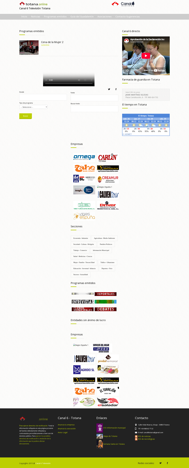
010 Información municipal (114, 428)
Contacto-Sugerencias (127, 16)
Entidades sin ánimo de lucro (88, 320)
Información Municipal (101, 250)
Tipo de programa (26, 103)
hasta (73, 93)
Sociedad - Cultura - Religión (83, 244)
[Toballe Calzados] (108, 369)
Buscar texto (75, 104)
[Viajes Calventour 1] (84, 358)
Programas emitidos (55, 16)
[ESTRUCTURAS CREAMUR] (108, 179)
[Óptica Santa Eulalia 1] (108, 380)
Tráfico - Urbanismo (107, 262)
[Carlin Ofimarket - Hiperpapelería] (108, 157)
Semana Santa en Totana (114, 444)
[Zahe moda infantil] (84, 168)
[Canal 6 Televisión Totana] (33, 4)
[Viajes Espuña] (84, 216)
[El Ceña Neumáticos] (108, 205)
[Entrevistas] (83, 301)
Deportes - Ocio (107, 268)
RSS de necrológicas (146, 439)
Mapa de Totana (110, 436)
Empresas (77, 144)
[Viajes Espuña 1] (104, 186)
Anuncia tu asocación (67, 428)
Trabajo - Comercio (80, 250)
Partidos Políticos (106, 244)
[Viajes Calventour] (108, 194)
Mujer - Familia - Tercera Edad (83, 262)
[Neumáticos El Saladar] (108, 402)
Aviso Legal (62, 432)
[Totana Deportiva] (105, 301)
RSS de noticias (144, 436)
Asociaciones (104, 16)
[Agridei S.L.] (84, 369)
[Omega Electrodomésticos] (84, 157)
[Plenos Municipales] (83, 309)
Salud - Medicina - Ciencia (82, 256)
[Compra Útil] (83, 293)
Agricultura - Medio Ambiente (104, 238)
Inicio (24, 16)
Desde (21, 92)
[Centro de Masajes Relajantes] (84, 402)
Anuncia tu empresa (66, 424)
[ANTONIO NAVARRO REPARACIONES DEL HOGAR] (101, 348)
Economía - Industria (80, 238)
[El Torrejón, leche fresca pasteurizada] (108, 391)
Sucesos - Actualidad (80, 274)
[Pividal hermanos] (108, 358)
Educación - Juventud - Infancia (84, 268)
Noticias (35, 16)
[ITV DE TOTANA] (84, 178)
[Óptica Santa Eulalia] (108, 168)
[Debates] (105, 309)
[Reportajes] (105, 294)
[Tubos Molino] (84, 205)
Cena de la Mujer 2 (52, 42)
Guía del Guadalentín (82, 16)
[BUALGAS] (84, 190)
